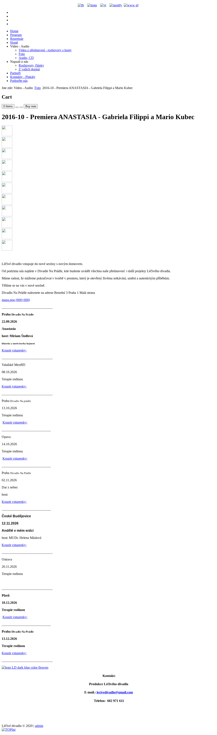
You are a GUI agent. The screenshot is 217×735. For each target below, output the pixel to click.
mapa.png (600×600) (16, 300)
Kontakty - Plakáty (22, 77)
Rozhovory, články (31, 65)
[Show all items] (17, 107)
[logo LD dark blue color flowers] (108, 667)
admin (39, 726)
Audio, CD (26, 58)
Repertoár (16, 38)
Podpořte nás (19, 80)
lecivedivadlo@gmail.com (115, 692)
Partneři (15, 73)
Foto (22, 54)
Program (16, 35)
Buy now (30, 106)
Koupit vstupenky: (14, 350)
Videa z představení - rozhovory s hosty (45, 50)
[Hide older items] (21, 107)
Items (8, 106)
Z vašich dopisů (29, 69)
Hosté (14, 42)
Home (14, 31)
